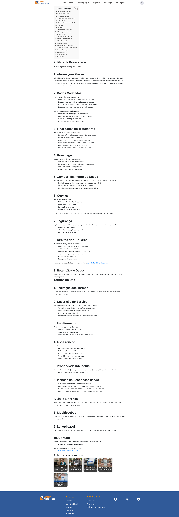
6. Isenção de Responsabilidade (66, 47)
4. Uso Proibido (62, 43)
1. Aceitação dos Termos (64, 36)
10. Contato (60, 57)
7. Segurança (60, 27)
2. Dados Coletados (62, 16)
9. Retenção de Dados (64, 32)
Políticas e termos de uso (96, 507)
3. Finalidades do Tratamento (65, 18)
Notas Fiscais (68, 3)
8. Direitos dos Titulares (64, 29)
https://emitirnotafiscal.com (68, 450)
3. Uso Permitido (62, 41)
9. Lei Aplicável (62, 54)
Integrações (120, 3)
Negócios (96, 3)
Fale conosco (91, 504)
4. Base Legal (60, 20)
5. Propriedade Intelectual (65, 45)
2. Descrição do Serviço (64, 38)
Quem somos (91, 501)
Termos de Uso (61, 34)
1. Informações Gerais (63, 14)
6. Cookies (59, 25)
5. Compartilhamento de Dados (66, 23)
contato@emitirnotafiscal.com (98, 263)
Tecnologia (108, 3)
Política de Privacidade (63, 11)
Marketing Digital (83, 3)
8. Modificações (62, 52)
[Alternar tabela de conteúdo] (75, 8)
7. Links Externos (62, 50)
